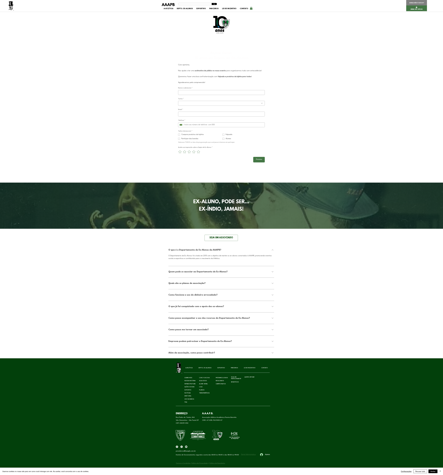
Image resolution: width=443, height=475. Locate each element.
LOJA (200, 387)
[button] (185, 8)
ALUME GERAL (203, 384)
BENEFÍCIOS (235, 382)
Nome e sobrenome (185, 88)
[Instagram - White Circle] (181, 447)
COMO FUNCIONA (204, 377)
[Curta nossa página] (177, 447)
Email (180, 109)
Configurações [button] (406, 471)
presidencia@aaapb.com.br (186, 451)
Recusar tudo (420, 471)
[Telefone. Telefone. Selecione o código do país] (182, 125)
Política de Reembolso (217, 463)
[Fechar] (440, 471)
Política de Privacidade (199, 463)
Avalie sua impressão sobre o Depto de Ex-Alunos (195, 147)
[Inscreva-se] (186, 447)
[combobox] (221, 103)
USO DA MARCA (189, 399)
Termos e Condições (183, 463)
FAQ (185, 402)
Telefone (181, 120)
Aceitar (433, 471)
